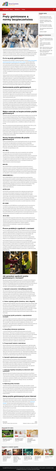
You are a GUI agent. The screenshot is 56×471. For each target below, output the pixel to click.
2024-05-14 (17, 441)
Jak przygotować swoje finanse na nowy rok (46, 29)
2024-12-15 (5, 441)
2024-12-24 (36, 460)
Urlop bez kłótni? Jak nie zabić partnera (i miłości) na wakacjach (46, 17)
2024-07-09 (5, 22)
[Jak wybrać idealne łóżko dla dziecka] (20, 433)
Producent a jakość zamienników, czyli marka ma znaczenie (45, 44)
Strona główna (6, 9)
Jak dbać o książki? (43, 31)
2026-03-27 (5, 461)
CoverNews (29, 469)
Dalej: (30, 423)
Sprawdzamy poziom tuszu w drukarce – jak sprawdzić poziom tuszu (46, 39)
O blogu (23, 9)
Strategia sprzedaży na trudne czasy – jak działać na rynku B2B (46, 25)
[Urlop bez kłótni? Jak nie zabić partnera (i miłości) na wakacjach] (7, 452)
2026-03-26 (15, 462)
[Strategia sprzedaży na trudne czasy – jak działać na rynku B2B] (28, 452)
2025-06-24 (26, 460)
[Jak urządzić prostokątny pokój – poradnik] (32, 433)
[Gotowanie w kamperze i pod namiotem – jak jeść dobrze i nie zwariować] (17, 452)
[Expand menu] (13, 9)
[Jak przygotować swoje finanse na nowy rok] (39, 452)
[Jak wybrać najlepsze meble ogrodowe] (7, 433)
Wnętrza (4, 14)
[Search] (53, 9)
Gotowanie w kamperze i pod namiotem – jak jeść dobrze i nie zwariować (46, 21)
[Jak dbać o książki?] (49, 452)
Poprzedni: (10, 423)
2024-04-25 (29, 442)
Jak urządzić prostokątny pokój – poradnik (31, 440)
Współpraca (17, 9)
